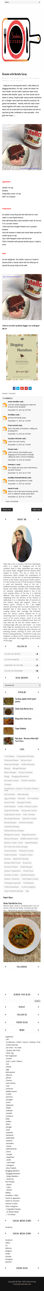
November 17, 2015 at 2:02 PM (19, 484)
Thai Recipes (28, 883)
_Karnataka (9, 1143)
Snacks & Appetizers (12, 1198)
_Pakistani (9, 1110)
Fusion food (9, 802)
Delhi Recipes (23, 794)
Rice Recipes (10, 1182)
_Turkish (8, 1094)
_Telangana (9, 1165)
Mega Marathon (29, 834)
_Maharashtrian (11, 1149)
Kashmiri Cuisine (29, 818)
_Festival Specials (11, 1045)
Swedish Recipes (28, 875)
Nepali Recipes (31, 842)
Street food (28, 871)
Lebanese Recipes (11, 826)
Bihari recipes (10, 772)
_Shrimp (8, 1067)
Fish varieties (33, 798)
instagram (9, 1259)
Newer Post (7, 509)
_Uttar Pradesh (10, 1168)
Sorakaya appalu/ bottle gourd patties (25, 700)
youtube (8, 1256)
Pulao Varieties (10, 854)
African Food (26, 760)
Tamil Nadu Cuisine (30, 879)
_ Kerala (8, 1146)
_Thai (7, 1086)
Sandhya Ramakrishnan (17, 477)
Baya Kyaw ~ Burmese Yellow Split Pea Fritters (26, 739)
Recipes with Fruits (12, 863)
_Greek (7, 1102)
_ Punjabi (8, 1154)
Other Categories (11, 1206)
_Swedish (8, 1113)
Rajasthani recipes (21, 859)
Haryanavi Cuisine (29, 810)
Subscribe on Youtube (14, 665)
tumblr (7, 1254)
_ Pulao (8, 1187)
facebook (8, 1227)
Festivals (21, 798)
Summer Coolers (11, 1203)
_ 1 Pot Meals (10, 1214)
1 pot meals (9, 756)
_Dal (7, 1039)
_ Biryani (8, 1184)
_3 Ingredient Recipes (13, 1209)
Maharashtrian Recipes (14, 830)
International (10, 1072)
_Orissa (8, 1151)
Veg (27, 891)
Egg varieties (9, 798)
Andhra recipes (28, 764)
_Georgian (9, 1099)
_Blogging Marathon (12, 1173)
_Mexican (8, 1075)
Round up (27, 863)
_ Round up (9, 1179)
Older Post (37, 509)
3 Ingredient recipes (25, 756)
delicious (8, 1248)
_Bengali (8, 1127)
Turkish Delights (28, 887)
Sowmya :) (12, 464)
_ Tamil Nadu (10, 1162)
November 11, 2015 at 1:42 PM (19, 421)
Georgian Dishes (24, 802)
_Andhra (8, 1121)
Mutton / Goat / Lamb (13, 842)
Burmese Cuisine (11, 780)
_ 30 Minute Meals (12, 1212)
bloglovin (8, 1251)
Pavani (10, 449)
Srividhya (11, 415)
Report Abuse (8, 897)
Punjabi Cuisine (25, 854)
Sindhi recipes (26, 867)
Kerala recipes (10, 822)
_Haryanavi (9, 1135)
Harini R (11, 488)
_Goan (7, 1130)
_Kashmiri (8, 1141)
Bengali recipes (19, 768)
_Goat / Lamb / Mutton (13, 1061)
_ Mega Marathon (11, 1176)
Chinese (7, 784)
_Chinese (8, 1080)
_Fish (7, 1064)
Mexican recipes (11, 838)
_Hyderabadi (9, 1138)
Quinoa (7, 859)
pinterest (8, 1262)
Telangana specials (12, 883)
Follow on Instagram (14, 671)
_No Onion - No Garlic (13, 1047)
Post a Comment (12, 501)
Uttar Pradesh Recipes (13, 891)
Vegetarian (9, 1037)
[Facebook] (21, 6)
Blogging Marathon (20, 776)
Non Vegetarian (11, 1056)
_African (8, 1078)
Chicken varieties (28, 780)
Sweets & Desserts (12, 1201)
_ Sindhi (8, 1160)
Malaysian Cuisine (12, 834)
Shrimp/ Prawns (11, 867)
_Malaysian (9, 1105)
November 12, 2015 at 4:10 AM (19, 434)
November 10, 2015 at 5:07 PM (19, 410)
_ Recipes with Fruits (12, 1050)
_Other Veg (9, 1053)
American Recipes (11, 764)
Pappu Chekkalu (20, 728)
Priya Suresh (13, 425)
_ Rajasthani (9, 1157)
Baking (30, 78)
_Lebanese (9, 1116)
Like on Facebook (12, 659)
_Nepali (8, 1108)
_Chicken (8, 1058)
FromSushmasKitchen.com (22, 1284)
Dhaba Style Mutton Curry (24, 708)
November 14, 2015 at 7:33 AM (19, 444)
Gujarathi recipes (11, 810)
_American (9, 1089)
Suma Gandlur (13, 401)
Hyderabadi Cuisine (12, 814)
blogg (6, 776)
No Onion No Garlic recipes (16, 846)
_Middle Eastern (11, 1091)
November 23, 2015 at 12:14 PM (19, 497)
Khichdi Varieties (26, 822)
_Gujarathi (9, 1132)
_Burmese (9, 1097)
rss (6, 1245)
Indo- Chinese (29, 814)
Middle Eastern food (29, 838)
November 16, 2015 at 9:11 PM (19, 473)
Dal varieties (9, 794)
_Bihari (7, 1124)
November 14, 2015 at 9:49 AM (19, 460)
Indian (7, 1119)
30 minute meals (11, 760)
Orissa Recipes (10, 850)
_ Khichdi (8, 1190)
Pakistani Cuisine (26, 850)
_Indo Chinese (10, 1083)
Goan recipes (10, 806)
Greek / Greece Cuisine (27, 806)
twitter (7, 1243)
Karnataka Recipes (12, 818)
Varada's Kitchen (15, 438)
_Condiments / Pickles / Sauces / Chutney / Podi (22, 1042)
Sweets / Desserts (16, 80)
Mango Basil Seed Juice (23, 718)
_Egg (7, 1069)
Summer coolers (11, 875)
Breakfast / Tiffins (12, 1195)
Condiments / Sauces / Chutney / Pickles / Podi (21, 789)
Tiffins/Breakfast (11, 887)
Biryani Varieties (25, 772)
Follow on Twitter (12, 654)
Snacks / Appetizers (12, 871)
